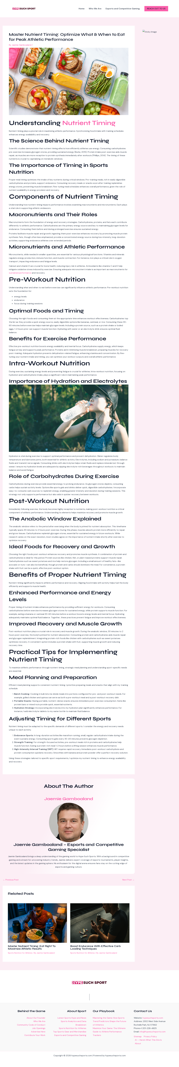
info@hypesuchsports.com (153, 1031)
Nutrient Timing (89, 123)
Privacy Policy (150, 1036)
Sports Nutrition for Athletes (20, 953)
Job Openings (38, 1028)
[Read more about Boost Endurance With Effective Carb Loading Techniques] (99, 923)
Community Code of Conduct (31, 1024)
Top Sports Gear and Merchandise (69, 1031)
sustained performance (20, 272)
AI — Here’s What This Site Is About (148, 1042)
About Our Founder (36, 1017)
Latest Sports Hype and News (72, 1017)
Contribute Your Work (34, 1035)
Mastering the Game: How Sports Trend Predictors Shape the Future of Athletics (109, 1021)
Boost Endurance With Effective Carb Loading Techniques (95, 947)
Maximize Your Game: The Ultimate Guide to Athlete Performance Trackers (109, 1032)
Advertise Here (38, 1031)
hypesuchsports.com (153, 1017)
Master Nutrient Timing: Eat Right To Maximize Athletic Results (32, 947)
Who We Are (39, 1021)
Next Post (128, 880)
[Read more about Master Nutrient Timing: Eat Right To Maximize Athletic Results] (37, 923)
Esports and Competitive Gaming (70, 1035)
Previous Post (11, 880)
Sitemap (138, 1036)
